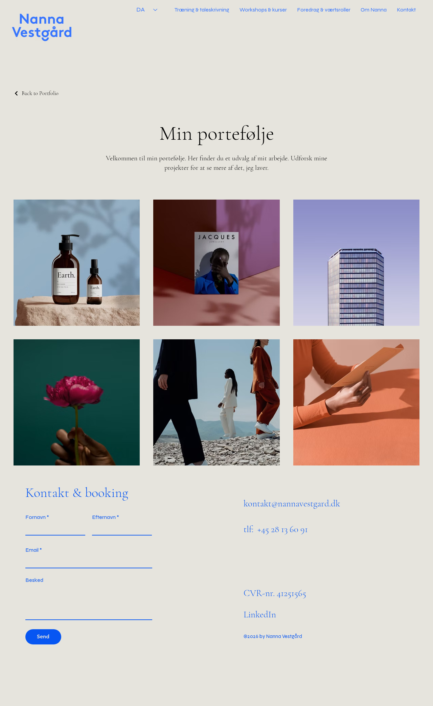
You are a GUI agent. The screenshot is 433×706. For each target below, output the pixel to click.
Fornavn (35, 517)
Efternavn (104, 517)
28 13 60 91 (289, 529)
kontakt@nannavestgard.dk (292, 503)
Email (32, 550)
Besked (34, 580)
